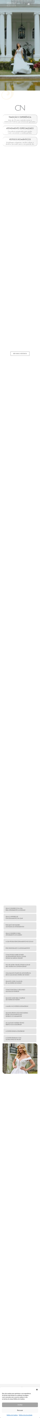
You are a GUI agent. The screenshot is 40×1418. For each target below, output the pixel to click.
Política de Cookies (12, 1415)
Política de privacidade (25, 1415)
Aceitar (20, 1405)
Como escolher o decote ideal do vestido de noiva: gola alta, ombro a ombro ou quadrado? (18, 1140)
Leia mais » (11, 1157)
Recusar (20, 1410)
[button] (37, 1390)
